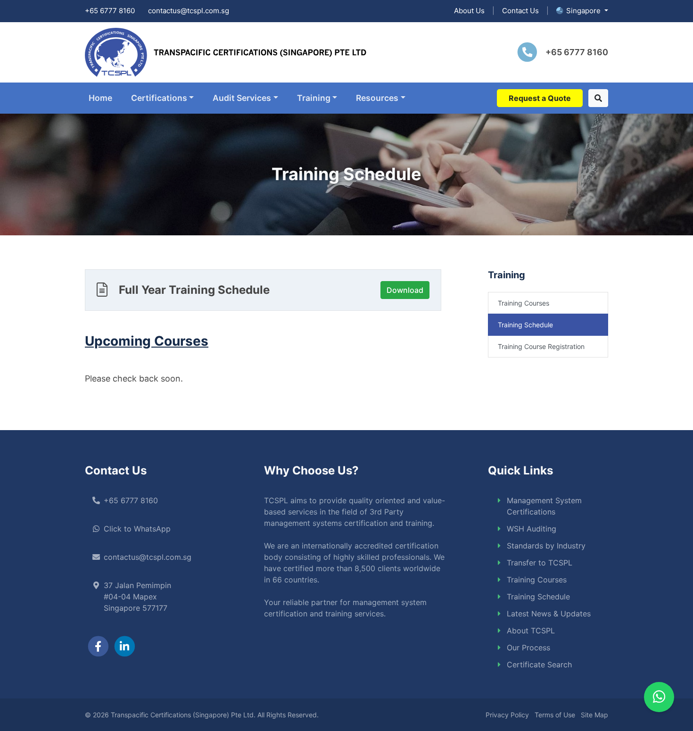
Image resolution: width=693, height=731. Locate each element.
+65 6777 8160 (110, 10)
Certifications (159, 98)
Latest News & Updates (549, 613)
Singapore (584, 10)
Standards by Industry (546, 545)
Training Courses (523, 303)
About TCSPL (531, 630)
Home (100, 98)
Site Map (594, 715)
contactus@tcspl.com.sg (188, 10)
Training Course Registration (541, 346)
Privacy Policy (507, 715)
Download (405, 290)
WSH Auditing (531, 528)
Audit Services (242, 98)
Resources (377, 98)
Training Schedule (525, 325)
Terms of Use (555, 715)
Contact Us (520, 10)
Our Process (528, 647)
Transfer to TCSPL (539, 562)
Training (313, 98)
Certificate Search (539, 664)
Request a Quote (540, 98)
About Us (469, 10)
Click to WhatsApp (137, 528)
